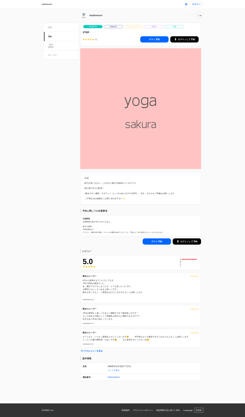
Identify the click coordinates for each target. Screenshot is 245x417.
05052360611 (114, 377)
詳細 (50, 27)
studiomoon (47, 4)
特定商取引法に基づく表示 (168, 410)
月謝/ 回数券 (51, 45)
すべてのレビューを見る (92, 351)
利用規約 (126, 410)
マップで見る (114, 370)
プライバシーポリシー (143, 410)
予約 (50, 36)
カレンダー (52, 55)
